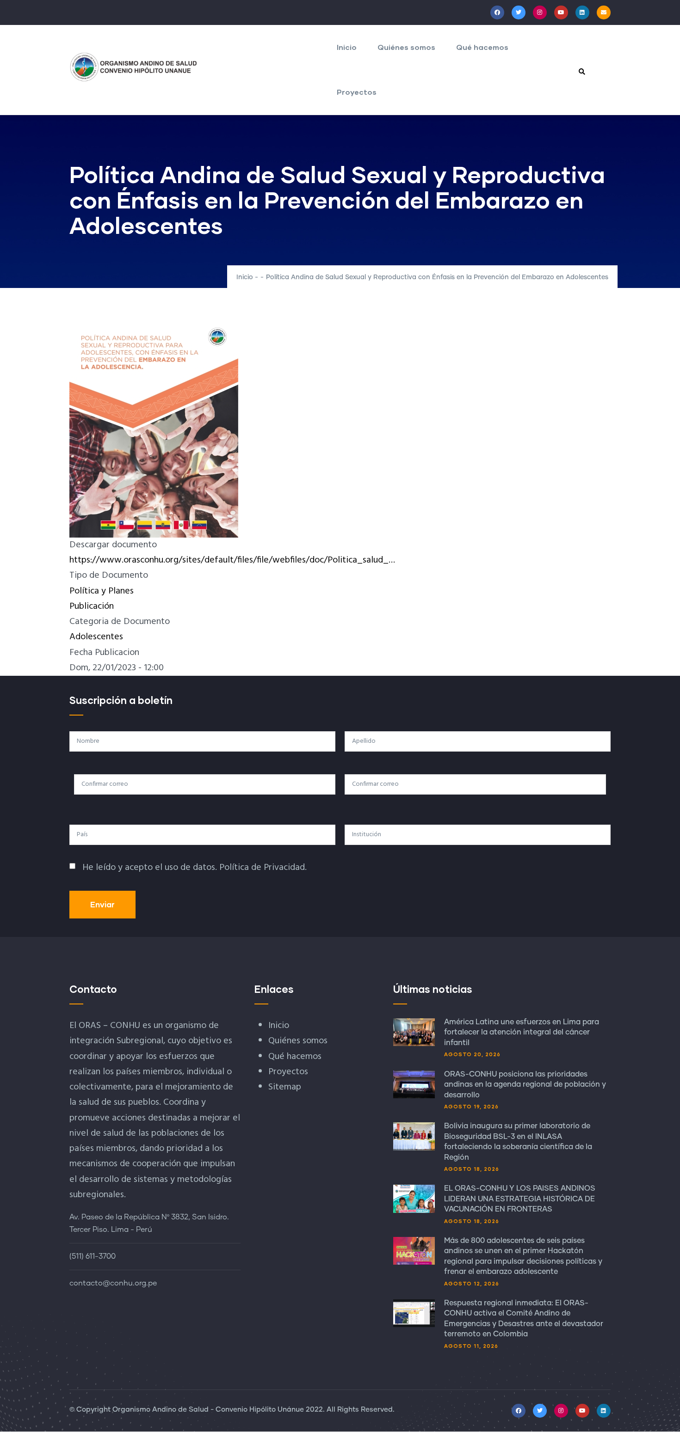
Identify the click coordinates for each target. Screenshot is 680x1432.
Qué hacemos (482, 47)
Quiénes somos (406, 47)
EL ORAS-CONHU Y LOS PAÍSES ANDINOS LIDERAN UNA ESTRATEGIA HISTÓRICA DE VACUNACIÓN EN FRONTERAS (519, 1199)
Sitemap (284, 1087)
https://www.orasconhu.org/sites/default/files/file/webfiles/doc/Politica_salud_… (232, 560)
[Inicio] (133, 67)
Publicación (91, 606)
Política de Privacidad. (263, 867)
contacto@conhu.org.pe (113, 1283)
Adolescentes (96, 637)
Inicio (347, 47)
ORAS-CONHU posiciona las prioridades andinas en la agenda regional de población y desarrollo (525, 1085)
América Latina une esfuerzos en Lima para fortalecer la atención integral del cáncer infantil (521, 1032)
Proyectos (357, 91)
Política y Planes (101, 591)
